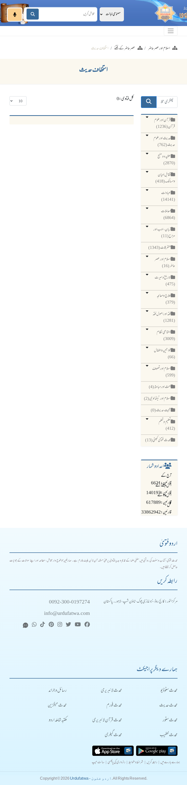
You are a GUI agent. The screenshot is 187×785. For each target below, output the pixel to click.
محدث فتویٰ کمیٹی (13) (158, 440)
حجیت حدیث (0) (161, 410)
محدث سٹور (170, 720)
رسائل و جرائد (57, 691)
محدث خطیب (169, 735)
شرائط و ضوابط (136, 763)
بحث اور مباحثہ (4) (160, 387)
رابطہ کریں (152, 763)
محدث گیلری (113, 735)
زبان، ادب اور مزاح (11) (164, 233)
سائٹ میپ (98, 763)
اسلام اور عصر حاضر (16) (165, 263)
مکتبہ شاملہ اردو (58, 720)
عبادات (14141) (168, 196)
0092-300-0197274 (69, 602)
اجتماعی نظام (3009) (166, 336)
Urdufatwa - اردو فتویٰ (91, 778)
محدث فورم (114, 706)
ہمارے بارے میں (170, 763)
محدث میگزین (57, 706)
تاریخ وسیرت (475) (165, 281)
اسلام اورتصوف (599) (163, 372)
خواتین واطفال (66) (164, 354)
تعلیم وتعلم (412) (167, 425)
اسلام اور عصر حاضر (159, 48)
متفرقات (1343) (159, 248)
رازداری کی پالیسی (116, 763)
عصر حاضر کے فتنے (124, 48)
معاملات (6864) (168, 215)
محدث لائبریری (111, 691)
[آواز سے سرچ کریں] (14, 15)
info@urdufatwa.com (67, 614)
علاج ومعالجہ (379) (166, 299)
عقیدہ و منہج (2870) (166, 160)
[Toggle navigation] (171, 31)
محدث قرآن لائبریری (107, 720)
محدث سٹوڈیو (169, 691)
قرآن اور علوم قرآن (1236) (164, 124)
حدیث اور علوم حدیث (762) (164, 142)
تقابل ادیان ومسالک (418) (165, 178)
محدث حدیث (168, 706)
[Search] (33, 14)
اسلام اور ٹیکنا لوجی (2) (157, 398)
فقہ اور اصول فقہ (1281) (164, 317)
